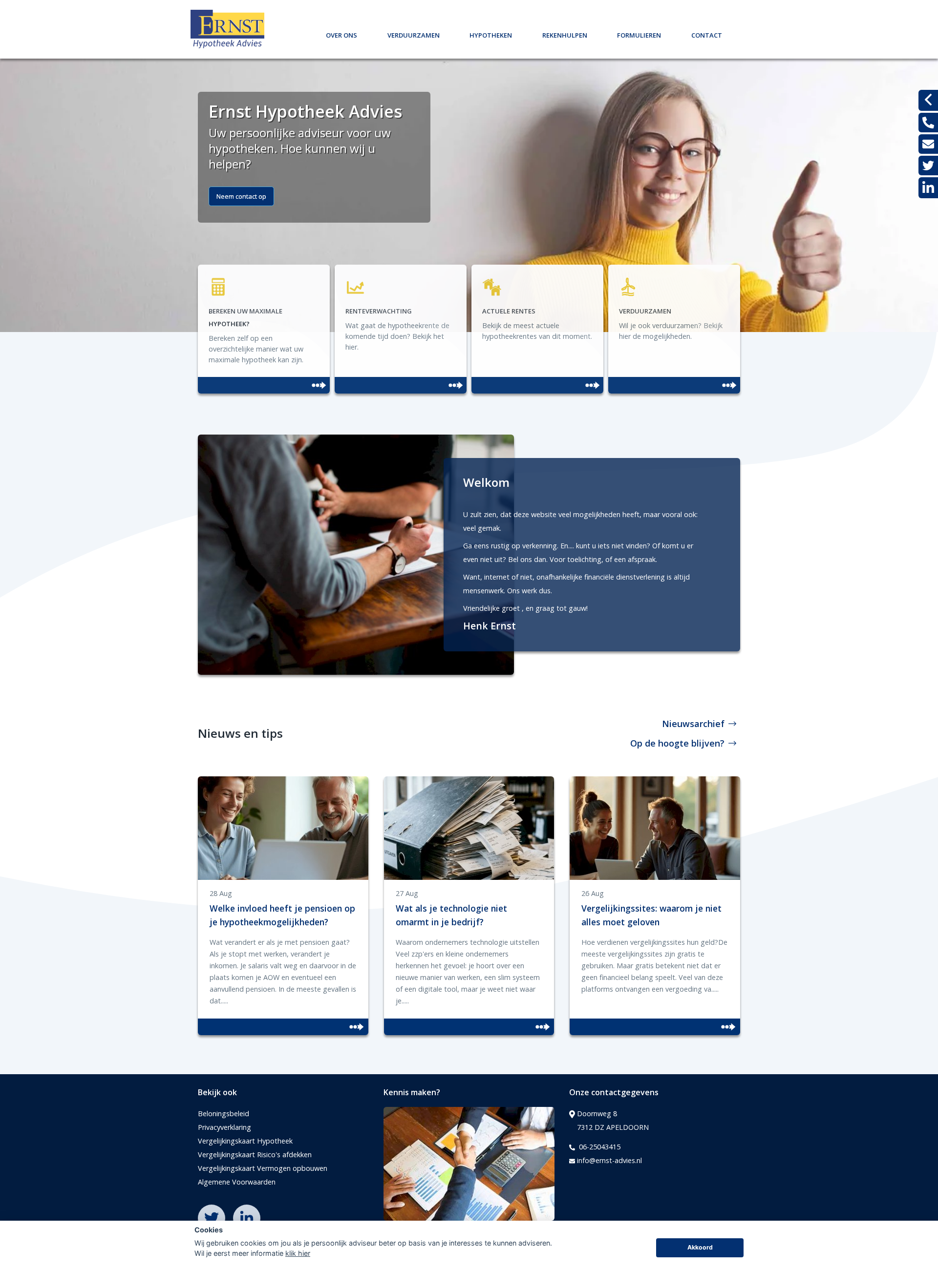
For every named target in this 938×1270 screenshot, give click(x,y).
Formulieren (639, 34)
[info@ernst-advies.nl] (928, 144)
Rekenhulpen (564, 34)
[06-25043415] (928, 122)
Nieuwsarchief (693, 723)
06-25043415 (598, 1146)
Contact (706, 34)
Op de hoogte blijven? (677, 743)
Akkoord (700, 1247)
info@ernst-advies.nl (609, 1160)
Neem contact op (241, 196)
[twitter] (928, 165)
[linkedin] (928, 187)
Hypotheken (490, 34)
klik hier (297, 1253)
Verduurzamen (413, 34)
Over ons (341, 34)
